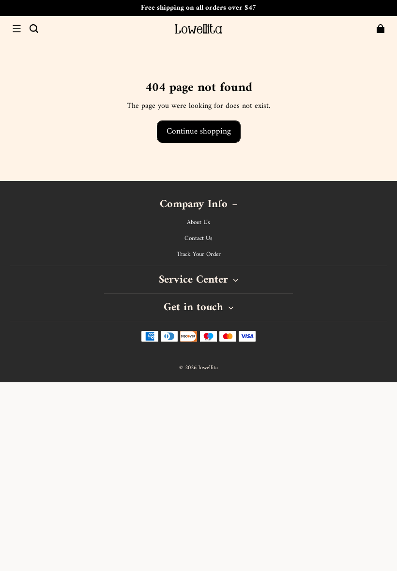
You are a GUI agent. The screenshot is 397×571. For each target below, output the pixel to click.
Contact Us (198, 238)
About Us (198, 222)
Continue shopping (199, 131)
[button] (16, 28)
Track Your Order (199, 254)
